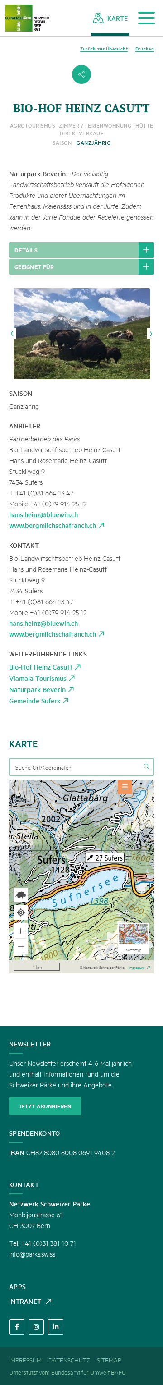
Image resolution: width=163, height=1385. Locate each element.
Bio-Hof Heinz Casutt (40, 666)
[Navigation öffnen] (146, 18)
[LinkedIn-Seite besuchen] (55, 1327)
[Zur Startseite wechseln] (27, 18)
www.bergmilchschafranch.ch (52, 525)
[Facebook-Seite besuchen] (16, 1327)
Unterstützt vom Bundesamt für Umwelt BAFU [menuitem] (67, 1372)
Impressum (136, 966)
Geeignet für (34, 266)
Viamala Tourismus (38, 678)
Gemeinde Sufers (34, 700)
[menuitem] (110, 18)
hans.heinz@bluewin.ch (43, 514)
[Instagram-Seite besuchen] (36, 1327)
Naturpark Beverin (37, 689)
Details (26, 249)
